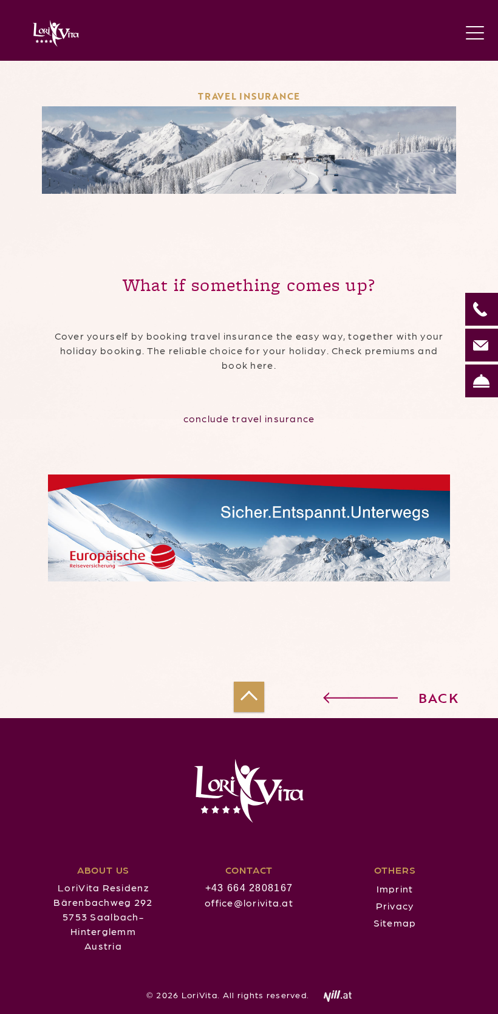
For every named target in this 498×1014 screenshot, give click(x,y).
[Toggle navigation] (475, 33)
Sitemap (395, 922)
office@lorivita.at (249, 902)
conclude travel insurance (249, 418)
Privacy (395, 905)
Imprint (395, 888)
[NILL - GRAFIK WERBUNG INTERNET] (332, 994)
